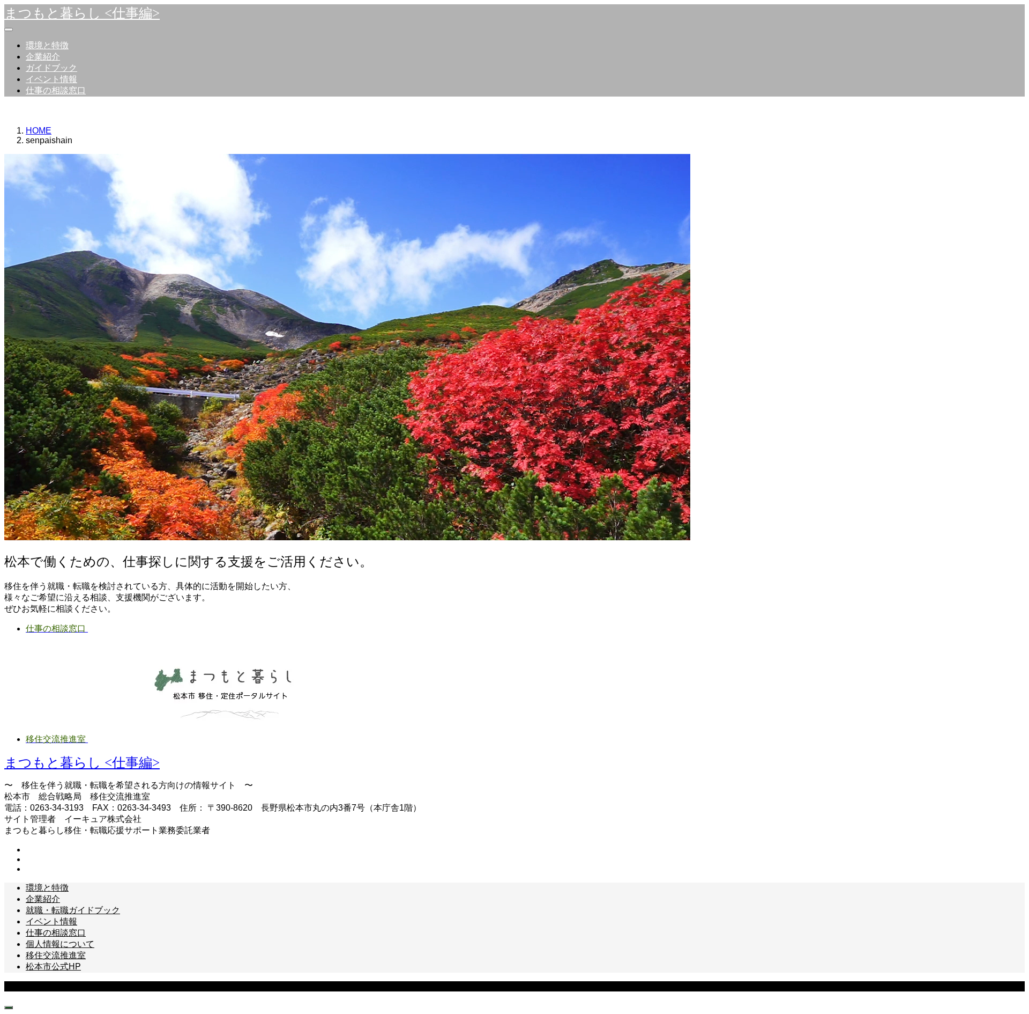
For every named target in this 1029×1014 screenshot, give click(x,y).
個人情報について (60, 944)
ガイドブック (51, 67)
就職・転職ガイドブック (73, 910)
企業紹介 (43, 56)
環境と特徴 (47, 45)
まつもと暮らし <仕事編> (82, 13)
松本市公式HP (53, 966)
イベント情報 (51, 79)
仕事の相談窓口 (56, 90)
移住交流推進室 (56, 955)
